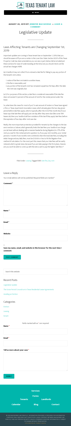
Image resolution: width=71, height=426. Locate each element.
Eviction (6, 306)
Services (35, 391)
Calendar (16, 404)
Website (7, 233)
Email (6, 222)
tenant (6, 315)
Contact (55, 404)
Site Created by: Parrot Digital (35, 423)
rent (52, 160)
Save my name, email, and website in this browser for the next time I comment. (32, 249)
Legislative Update (10, 285)
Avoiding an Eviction (11, 294)
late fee (44, 160)
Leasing (28, 160)
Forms (35, 396)
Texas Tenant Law (35, 5)
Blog (36, 404)
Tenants (24, 399)
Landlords (46, 399)
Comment (8, 183)
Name (7, 210)
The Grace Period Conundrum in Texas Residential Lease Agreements (29, 289)
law (49, 160)
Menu (37, 12)
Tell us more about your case (16, 350)
